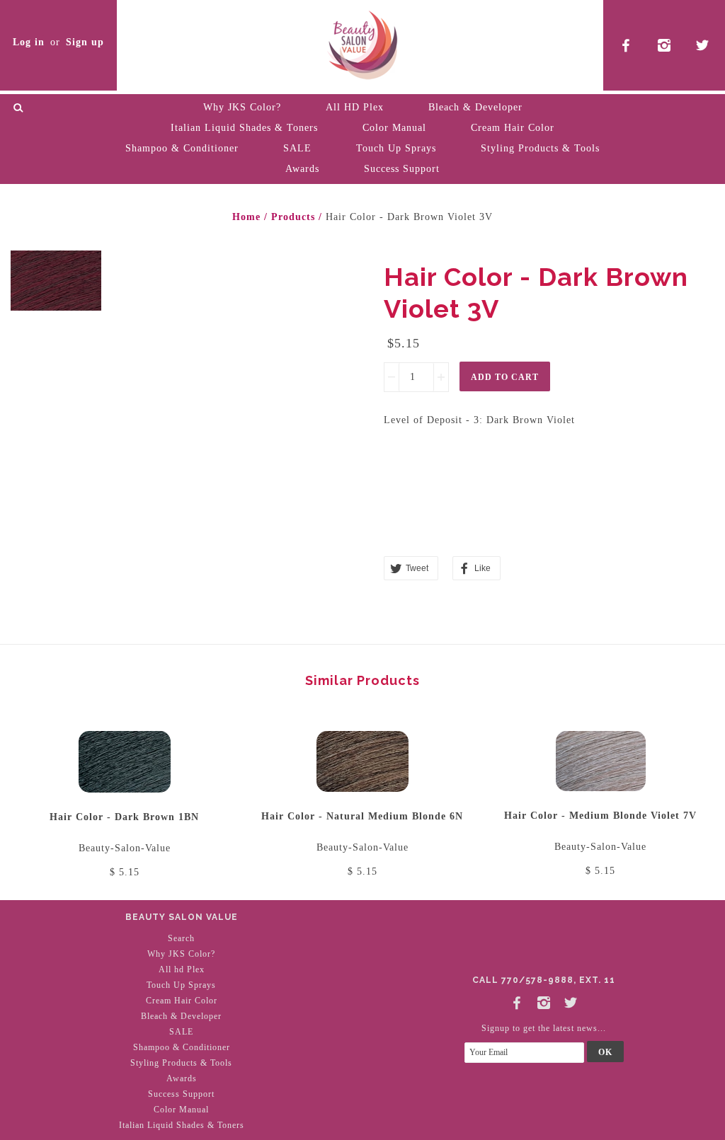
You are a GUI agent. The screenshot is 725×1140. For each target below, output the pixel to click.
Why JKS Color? (242, 107)
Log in (29, 42)
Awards (302, 168)
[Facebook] (517, 1000)
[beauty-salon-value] (362, 42)
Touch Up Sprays (396, 148)
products (293, 217)
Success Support (402, 168)
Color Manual (394, 127)
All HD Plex (355, 107)
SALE (297, 148)
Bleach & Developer (475, 107)
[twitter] (702, 45)
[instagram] (664, 45)
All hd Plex (182, 969)
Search (181, 938)
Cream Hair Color (512, 127)
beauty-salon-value (125, 848)
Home (246, 217)
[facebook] (626, 45)
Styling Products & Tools (540, 148)
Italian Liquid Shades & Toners (244, 127)
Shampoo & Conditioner (182, 148)
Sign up (85, 42)
